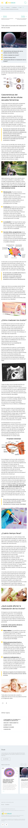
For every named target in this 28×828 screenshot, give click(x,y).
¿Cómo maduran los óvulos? (11, 55)
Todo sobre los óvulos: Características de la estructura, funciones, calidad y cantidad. (8, 781)
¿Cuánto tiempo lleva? (9, 57)
